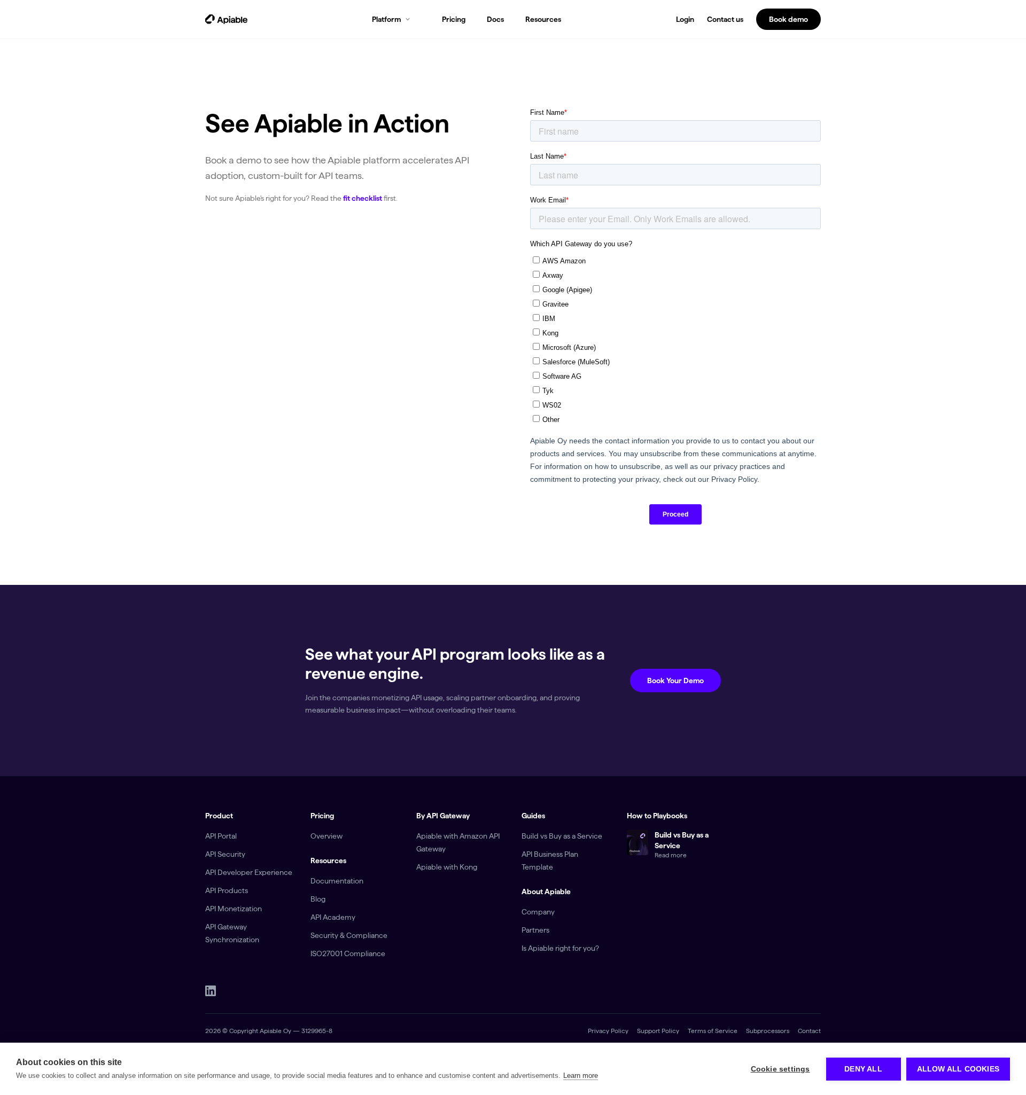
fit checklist (362, 198)
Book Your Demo (675, 680)
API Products (226, 890)
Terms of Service (712, 1030)
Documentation (336, 881)
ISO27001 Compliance (347, 953)
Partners (535, 930)
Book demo (788, 19)
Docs (495, 19)
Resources (543, 19)
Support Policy (658, 1030)
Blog (317, 899)
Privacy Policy (608, 1030)
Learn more (580, 1075)
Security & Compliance (348, 935)
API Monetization (233, 908)
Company (538, 912)
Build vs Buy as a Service (562, 836)
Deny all (863, 1069)
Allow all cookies (958, 1069)
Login (685, 19)
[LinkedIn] (210, 991)
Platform (386, 19)
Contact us (725, 19)
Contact (809, 1030)
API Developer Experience (248, 872)
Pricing (453, 19)
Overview (326, 836)
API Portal (221, 836)
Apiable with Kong (446, 867)
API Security (225, 854)
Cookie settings (780, 1069)
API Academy (332, 917)
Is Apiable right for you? (560, 948)
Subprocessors (767, 1030)
